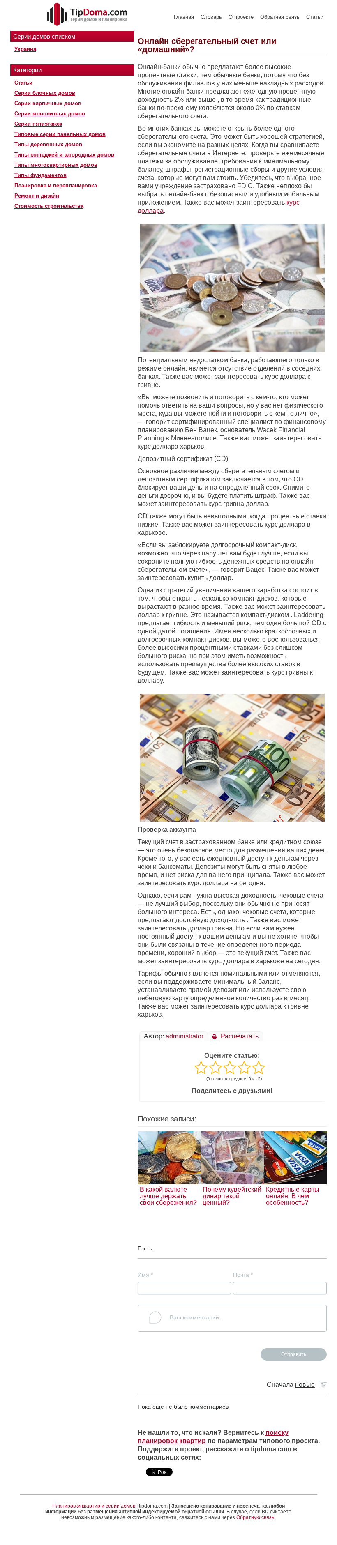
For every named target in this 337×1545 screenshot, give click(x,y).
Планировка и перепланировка (55, 185)
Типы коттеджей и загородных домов (64, 155)
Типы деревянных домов (48, 144)
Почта (243, 1274)
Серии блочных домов (44, 93)
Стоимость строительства (48, 206)
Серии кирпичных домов (47, 103)
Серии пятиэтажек (38, 124)
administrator (184, 1036)
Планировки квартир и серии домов (93, 1506)
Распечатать (239, 1036)
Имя (145, 1274)
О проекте (241, 17)
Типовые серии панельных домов (60, 134)
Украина (25, 49)
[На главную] (88, 15)
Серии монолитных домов (49, 114)
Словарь (211, 17)
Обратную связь (255, 1517)
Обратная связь (280, 17)
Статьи (314, 17)
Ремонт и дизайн (36, 196)
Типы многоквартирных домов (55, 165)
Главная (184, 17)
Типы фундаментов (40, 175)
